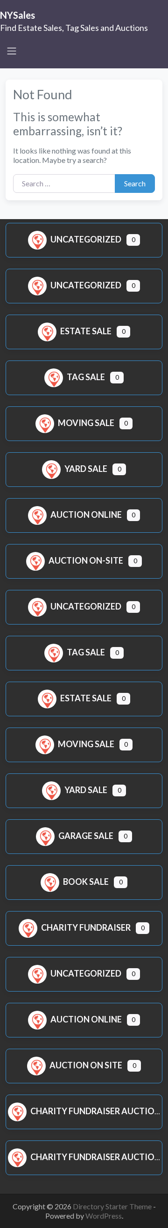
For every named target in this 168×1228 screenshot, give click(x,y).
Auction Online (86, 514)
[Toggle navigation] (11, 51)
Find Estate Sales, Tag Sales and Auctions (74, 27)
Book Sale (86, 881)
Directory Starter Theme (113, 1206)
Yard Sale (85, 468)
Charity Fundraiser (86, 927)
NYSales (17, 15)
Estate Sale (86, 331)
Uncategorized (85, 239)
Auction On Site (85, 1065)
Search (135, 183)
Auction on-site (86, 560)
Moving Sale (86, 423)
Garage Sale (85, 836)
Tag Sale (86, 377)
